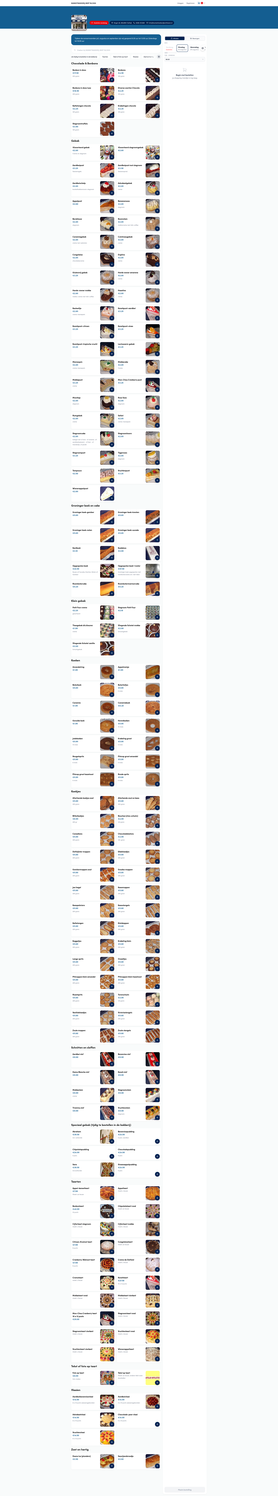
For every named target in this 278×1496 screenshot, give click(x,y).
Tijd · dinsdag (170, 55)
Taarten (105, 57)
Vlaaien (135, 57)
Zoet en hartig (149, 57)
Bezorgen (196, 38)
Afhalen (176, 38)
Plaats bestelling (184, 1489)
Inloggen (180, 3)
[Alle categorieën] (159, 56)
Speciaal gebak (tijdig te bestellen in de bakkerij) (79, 57)
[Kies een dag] (202, 48)
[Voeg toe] (111, 79)
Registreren (191, 3)
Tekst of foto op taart (120, 57)
